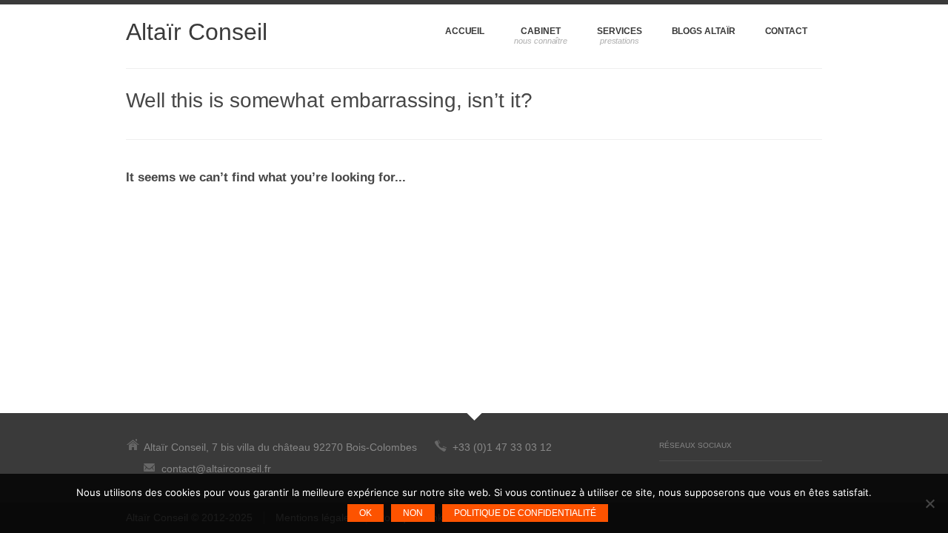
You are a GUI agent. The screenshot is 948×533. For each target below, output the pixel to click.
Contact (786, 31)
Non (413, 513)
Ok (365, 513)
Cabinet (540, 31)
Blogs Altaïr (703, 31)
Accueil (464, 31)
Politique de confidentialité (525, 513)
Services (619, 31)
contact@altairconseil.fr (216, 469)
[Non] (929, 503)
